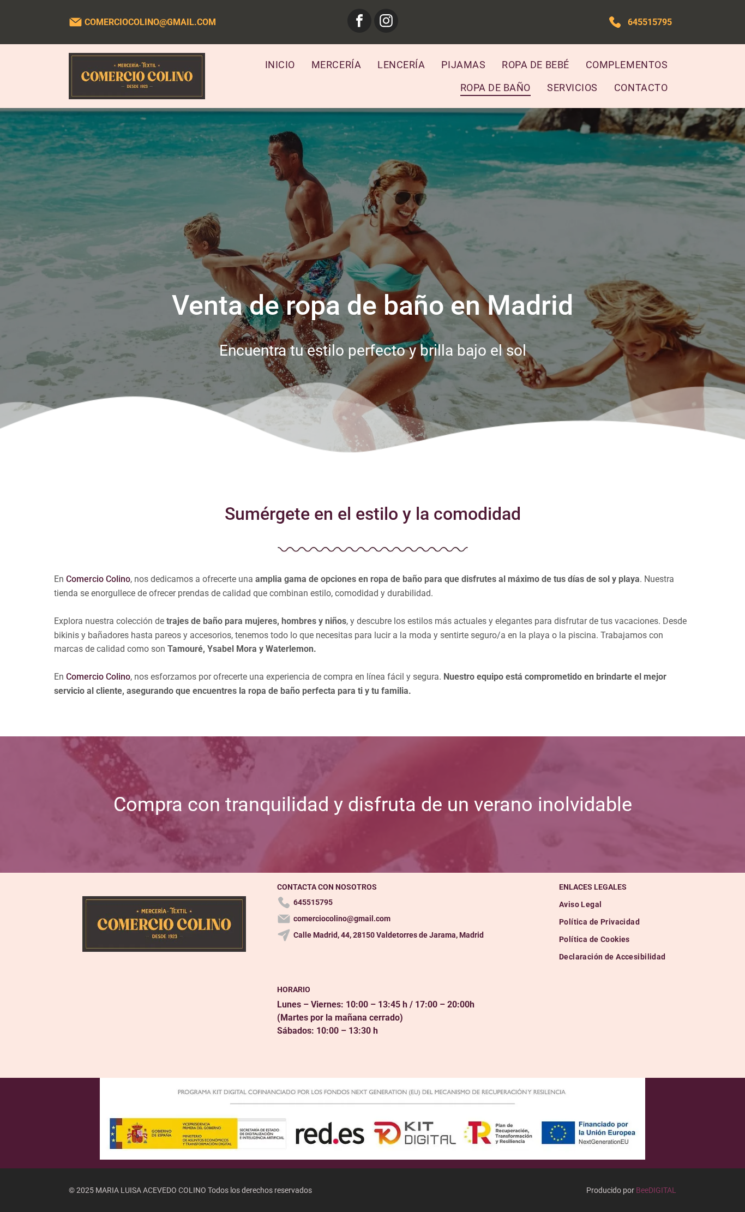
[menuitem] (280, 64)
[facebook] (359, 22)
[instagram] (386, 22)
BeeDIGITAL (656, 1190)
